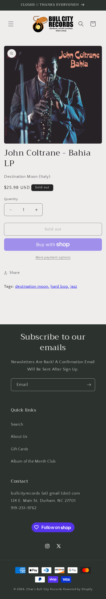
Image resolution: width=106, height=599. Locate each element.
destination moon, (32, 286)
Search (17, 424)
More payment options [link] (53, 257)
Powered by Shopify (78, 589)
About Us (19, 437)
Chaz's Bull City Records (44, 589)
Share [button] (15, 273)
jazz (73, 286)
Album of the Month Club (33, 461)
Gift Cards (19, 449)
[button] (11, 24)
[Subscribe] (89, 384)
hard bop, (60, 286)
